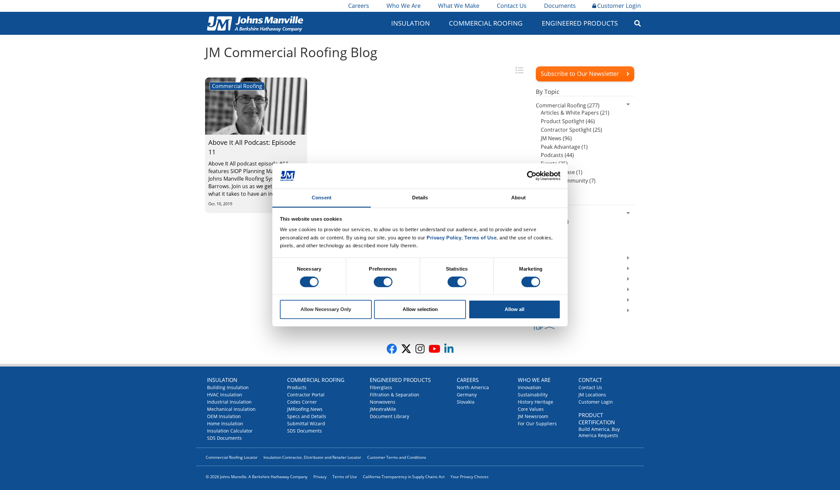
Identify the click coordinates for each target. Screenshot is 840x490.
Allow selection (420, 309)
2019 (542, 300)
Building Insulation (228, 387)
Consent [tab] (321, 197)
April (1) (550, 247)
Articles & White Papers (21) (575, 112)
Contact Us (512, 6)
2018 (542, 311)
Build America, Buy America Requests (599, 432)
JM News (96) (556, 138)
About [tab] (518, 197)
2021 (542, 279)
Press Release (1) (561, 172)
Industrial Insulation (229, 402)
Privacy (319, 476)
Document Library (389, 416)
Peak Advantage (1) (564, 146)
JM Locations (592, 394)
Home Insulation (225, 423)
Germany (467, 394)
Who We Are (404, 6)
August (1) (553, 230)
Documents (560, 6)
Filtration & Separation (394, 394)
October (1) (555, 221)
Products (296, 387)
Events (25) (554, 163)
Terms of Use (344, 476)
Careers (358, 6)
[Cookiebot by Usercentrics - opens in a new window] (531, 176)
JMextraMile (383, 409)
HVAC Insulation (224, 394)
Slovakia (465, 402)
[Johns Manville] (254, 23)
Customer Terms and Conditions (396, 457)
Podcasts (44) (557, 155)
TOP (538, 327)
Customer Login (619, 6)
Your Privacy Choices (470, 476)
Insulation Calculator (230, 431)
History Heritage (535, 402)
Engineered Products (400, 380)
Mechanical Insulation (231, 409)
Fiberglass (381, 387)
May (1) (549, 238)
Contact (590, 380)
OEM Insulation (224, 416)
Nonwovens (382, 402)
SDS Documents (224, 438)
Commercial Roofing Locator (232, 457)
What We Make (458, 6)
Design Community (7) (568, 180)
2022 (542, 269)
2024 (542, 214)
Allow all (514, 309)
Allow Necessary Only (326, 309)
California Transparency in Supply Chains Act (404, 476)
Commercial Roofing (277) (567, 105)
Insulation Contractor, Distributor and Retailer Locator (312, 457)
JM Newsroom (533, 416)
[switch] (383, 282)
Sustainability (533, 394)
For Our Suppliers (537, 423)
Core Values (531, 409)
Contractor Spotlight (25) (571, 129)
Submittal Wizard (306, 423)
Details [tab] (420, 197)
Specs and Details (306, 416)
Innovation (529, 387)
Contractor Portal (306, 394)
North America (473, 387)
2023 (542, 258)
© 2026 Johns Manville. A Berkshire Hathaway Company (256, 476)
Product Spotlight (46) (568, 121)
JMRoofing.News (305, 409)
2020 (542, 290)
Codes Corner (302, 402)
